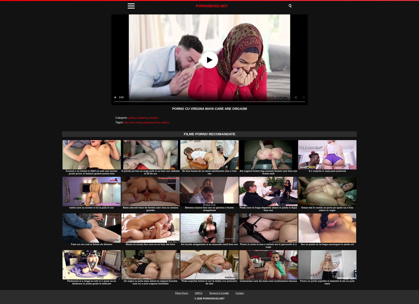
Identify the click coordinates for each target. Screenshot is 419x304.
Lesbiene (142, 117)
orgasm (147, 122)
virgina (165, 122)
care (131, 122)
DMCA (198, 293)
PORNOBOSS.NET (212, 6)
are (126, 122)
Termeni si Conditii (219, 293)
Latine (131, 117)
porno (156, 122)
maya (138, 122)
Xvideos (153, 117)
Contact (240, 293)
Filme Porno (181, 293)
